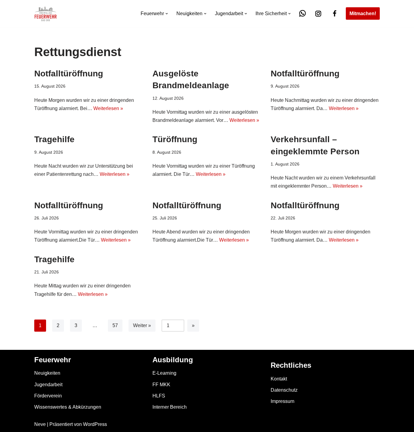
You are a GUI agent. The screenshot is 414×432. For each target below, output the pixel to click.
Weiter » (142, 325)
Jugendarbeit (48, 384)
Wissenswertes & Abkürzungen (67, 407)
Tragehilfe (54, 139)
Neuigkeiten (47, 373)
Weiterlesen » (108, 108)
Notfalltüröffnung (68, 73)
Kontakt (279, 378)
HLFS (158, 395)
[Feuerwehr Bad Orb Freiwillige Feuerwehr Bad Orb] (45, 13)
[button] (166, 13)
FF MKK (161, 384)
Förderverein (48, 395)
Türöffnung (174, 139)
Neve (40, 424)
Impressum (282, 401)
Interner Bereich (169, 407)
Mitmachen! (362, 13)
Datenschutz (284, 390)
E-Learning (164, 373)
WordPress (95, 424)
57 (115, 325)
